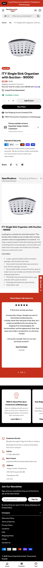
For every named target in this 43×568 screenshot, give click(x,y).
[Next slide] (24, 372)
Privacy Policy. (7, 507)
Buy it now (21, 107)
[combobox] (21, 16)
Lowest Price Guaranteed (14, 90)
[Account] (35, 10)
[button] (41, 284)
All (10, 23)
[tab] (9, 179)
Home (4, 23)
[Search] (38, 16)
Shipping (5, 84)
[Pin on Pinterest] (22, 165)
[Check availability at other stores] (38, 127)
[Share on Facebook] (11, 165)
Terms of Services (31, 505)
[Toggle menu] (3, 10)
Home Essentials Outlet (17, 556)
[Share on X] (16, 165)
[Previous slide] (18, 372)
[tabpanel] (21, 236)
